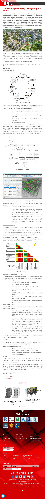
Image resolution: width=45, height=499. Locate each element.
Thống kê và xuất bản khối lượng (17, 458)
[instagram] (32, 476)
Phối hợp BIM (5, 458)
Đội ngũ (4, 440)
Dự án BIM (28, 479)
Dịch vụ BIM (15, 479)
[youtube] (28, 476)
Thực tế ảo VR (35, 455)
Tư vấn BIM (4, 455)
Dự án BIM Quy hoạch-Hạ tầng (34, 441)
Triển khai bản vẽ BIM (16, 455)
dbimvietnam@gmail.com (10, 376)
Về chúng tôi (5, 436)
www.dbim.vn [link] (9, 378)
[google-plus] (20, 476)
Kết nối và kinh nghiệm (6, 438)
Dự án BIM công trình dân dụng (35, 436)
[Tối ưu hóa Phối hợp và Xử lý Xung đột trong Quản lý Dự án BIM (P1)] (32, 391)
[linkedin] (24, 476)
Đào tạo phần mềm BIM (20, 440)
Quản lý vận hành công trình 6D (37, 458)
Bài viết (32, 479)
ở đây (16, 362)
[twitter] (16, 476)
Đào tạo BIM (20, 479)
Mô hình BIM (4, 457)
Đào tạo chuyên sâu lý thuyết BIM (21, 438)
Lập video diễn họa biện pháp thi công (27, 456)
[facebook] (13, 476)
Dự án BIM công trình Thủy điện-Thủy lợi (36, 440)
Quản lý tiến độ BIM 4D (26, 458)
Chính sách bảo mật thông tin (7, 441)
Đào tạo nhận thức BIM (19, 436)
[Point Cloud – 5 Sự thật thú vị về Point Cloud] (12, 392)
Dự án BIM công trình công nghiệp (35, 438)
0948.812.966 (26, 472)
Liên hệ (35, 479)
